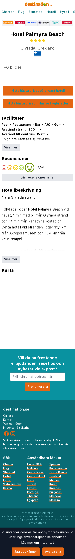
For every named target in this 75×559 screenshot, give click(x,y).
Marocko (55, 496)
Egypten (32, 500)
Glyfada (28, 48)
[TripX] (56, 23)
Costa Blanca (58, 472)
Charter (8, 12)
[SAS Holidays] (32, 23)
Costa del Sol (36, 476)
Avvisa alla (53, 551)
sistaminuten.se (27, 516)
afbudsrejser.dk (48, 516)
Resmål (7, 488)
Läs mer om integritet (37, 542)
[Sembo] (44, 23)
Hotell (51, 12)
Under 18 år (34, 464)
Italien (53, 484)
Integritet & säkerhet (17, 427)
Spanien (54, 464)
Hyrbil (64, 12)
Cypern (32, 488)
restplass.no (8, 516)
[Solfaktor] (8, 23)
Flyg (21, 12)
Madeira (54, 500)
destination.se (43, 519)
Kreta (30, 480)
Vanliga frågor (12, 423)
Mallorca (32, 468)
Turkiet (31, 484)
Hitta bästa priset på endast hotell (38, 91)
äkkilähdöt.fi (67, 516)
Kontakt (8, 419)
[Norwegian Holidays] (67, 23)
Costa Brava (35, 472)
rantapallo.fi (14, 519)
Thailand (32, 496)
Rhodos (54, 480)
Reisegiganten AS (42, 513)
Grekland (55, 476)
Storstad (35, 12)
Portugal (33, 492)
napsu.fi (28, 519)
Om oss (8, 415)
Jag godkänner (25, 551)
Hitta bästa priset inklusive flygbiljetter (38, 103)
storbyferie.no (37, 522)
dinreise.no (61, 519)
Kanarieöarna (58, 468)
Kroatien (55, 488)
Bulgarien (55, 492)
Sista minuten (12, 484)
